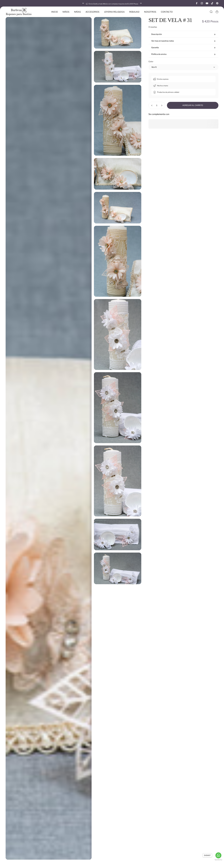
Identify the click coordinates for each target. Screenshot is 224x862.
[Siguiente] (140, 3)
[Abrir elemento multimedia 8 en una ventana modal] (117, 334)
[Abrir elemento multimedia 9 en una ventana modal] (117, 407)
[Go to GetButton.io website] (218, 859)
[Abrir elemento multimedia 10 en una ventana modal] (117, 480)
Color (151, 62)
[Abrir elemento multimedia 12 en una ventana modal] (117, 568)
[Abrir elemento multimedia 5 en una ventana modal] (49, 438)
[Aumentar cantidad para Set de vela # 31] (162, 105)
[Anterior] (83, 3)
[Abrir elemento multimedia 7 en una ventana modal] (117, 261)
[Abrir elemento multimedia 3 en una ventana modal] (117, 120)
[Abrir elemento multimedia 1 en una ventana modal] (117, 33)
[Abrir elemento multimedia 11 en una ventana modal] (117, 534)
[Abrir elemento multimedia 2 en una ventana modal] (117, 66)
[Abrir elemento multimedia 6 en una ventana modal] (117, 207)
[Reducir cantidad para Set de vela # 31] (151, 105)
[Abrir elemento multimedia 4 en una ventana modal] (117, 173)
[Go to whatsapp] (218, 855)
